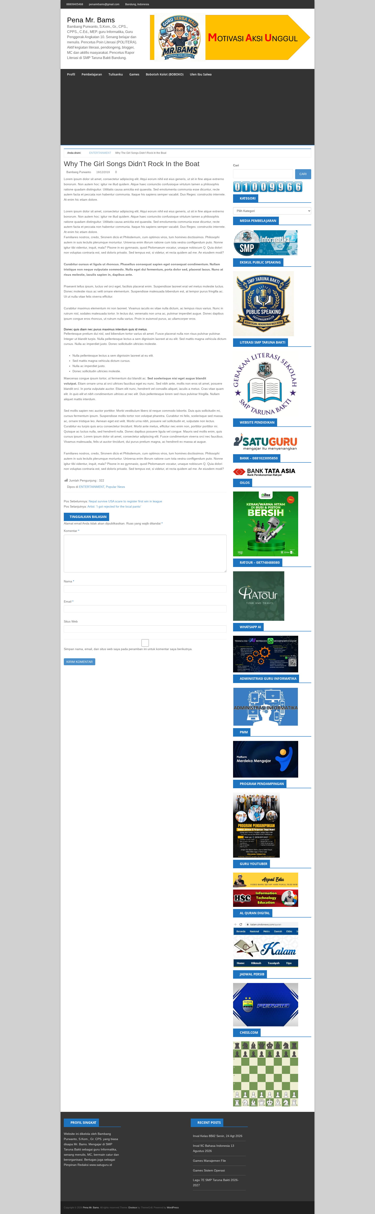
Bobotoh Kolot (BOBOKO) (164, 74)
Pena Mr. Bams (91, 20)
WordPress (173, 1207)
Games (134, 74)
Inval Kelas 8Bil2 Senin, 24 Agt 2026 (217, 1136)
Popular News (115, 486)
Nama (69, 581)
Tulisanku (116, 74)
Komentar (71, 530)
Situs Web (71, 621)
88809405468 (74, 4)
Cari (236, 165)
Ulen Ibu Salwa (201, 74)
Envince (132, 1207)
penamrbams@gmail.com (104, 4)
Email (68, 601)
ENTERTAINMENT (91, 486)
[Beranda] (83, 152)
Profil (71, 74)
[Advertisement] (187, 112)
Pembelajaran (92, 74)
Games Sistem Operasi (209, 1170)
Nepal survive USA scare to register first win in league (125, 501)
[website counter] (268, 186)
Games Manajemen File (209, 1160)
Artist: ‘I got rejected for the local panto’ (114, 506)
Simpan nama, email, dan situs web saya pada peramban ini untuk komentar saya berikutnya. (128, 649)
